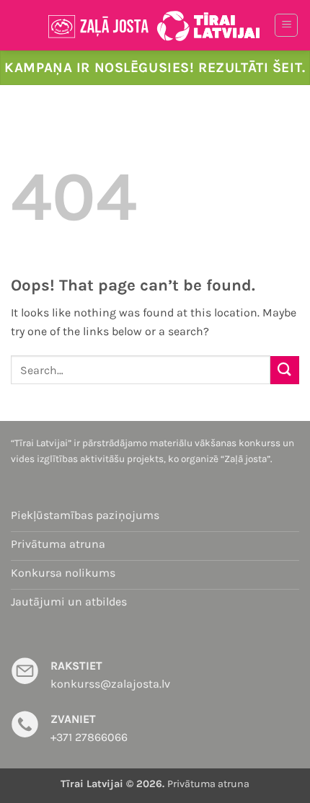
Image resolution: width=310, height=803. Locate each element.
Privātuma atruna (208, 784)
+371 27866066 (89, 737)
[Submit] (284, 370)
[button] (286, 25)
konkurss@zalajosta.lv (110, 684)
